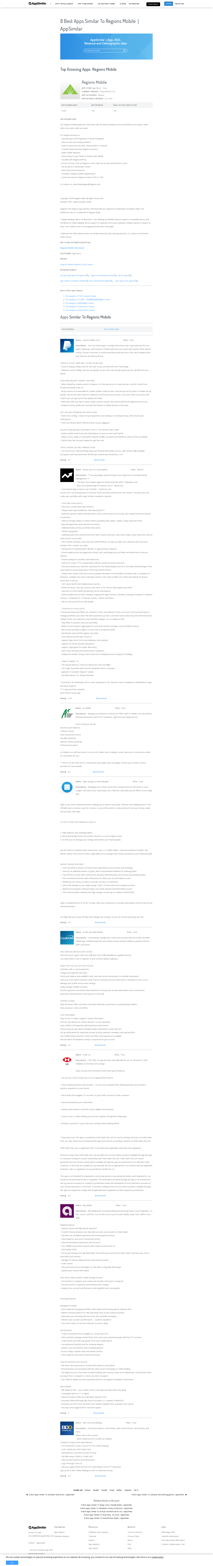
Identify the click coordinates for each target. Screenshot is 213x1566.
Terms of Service (135, 1532)
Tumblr (104, 1490)
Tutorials (92, 1536)
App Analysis (59, 1532)
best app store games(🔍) (127, 281)
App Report (93, 1548)
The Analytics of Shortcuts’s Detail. (79, 306)
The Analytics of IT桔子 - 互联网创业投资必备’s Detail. (87, 299)
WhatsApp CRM (168, 1532)
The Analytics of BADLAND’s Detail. (80, 310)
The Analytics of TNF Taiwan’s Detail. (80, 296)
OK (12, 1562)
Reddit (96, 1490)
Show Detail (99, 460)
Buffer (119, 1490)
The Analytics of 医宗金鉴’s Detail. (79, 303)
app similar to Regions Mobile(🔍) (74, 281)
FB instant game (106, 4)
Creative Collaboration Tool (173, 1544)
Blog (129, 1548)
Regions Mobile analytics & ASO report (76, 264)
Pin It (136, 1490)
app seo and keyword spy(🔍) (104, 275)
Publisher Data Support (98, 1532)
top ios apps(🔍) (125, 275)
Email (112, 1490)
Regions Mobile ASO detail (72, 248)
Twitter (87, 1490)
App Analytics (94, 1544)
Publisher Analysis (61, 1536)
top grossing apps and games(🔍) (75, 275)
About (130, 1540)
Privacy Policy (133, 1536)
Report (92, 1540)
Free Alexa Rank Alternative (173, 1540)
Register (179, 4)
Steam (123, 4)
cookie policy (157, 1557)
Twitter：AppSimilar (36, 1543)
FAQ (129, 1544)
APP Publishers (85, 4)
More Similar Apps (111, 329)
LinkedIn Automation (170, 1536)
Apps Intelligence (64, 4)
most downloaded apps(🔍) (101, 281)
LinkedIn (127, 1490)
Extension (134, 4)
